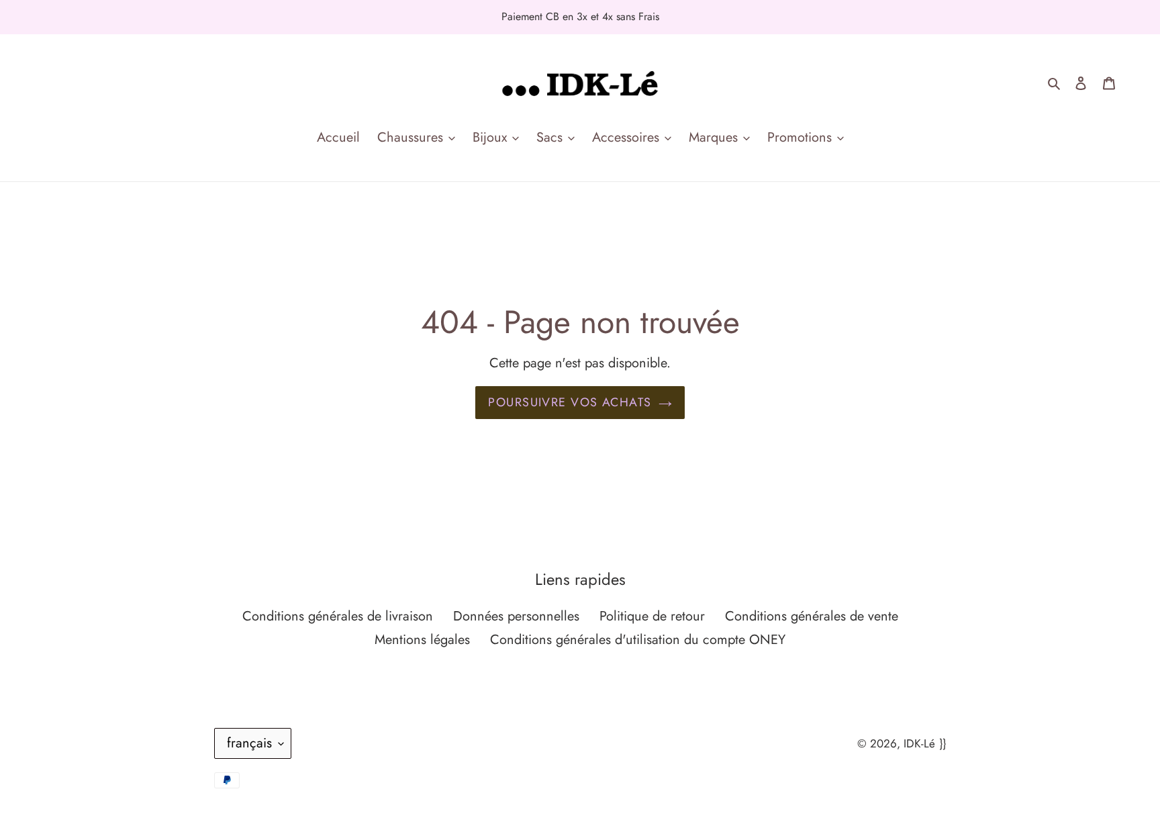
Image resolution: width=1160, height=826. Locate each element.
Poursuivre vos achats (569, 402)
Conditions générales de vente (811, 616)
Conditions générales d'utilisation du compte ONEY (637, 639)
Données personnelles (516, 616)
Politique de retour (652, 616)
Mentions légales (422, 639)
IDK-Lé (919, 743)
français (249, 743)
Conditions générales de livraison (337, 616)
